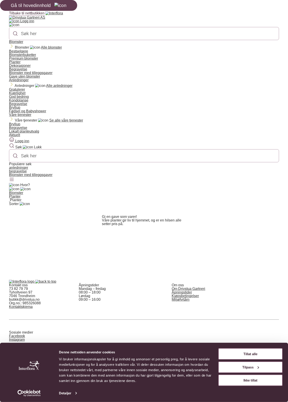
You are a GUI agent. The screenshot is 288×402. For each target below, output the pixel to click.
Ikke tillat (250, 380)
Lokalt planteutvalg (24, 131)
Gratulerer (17, 89)
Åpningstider (182, 292)
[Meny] (11, 180)
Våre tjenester (20, 115)
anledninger (18, 167)
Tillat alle (250, 354)
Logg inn (26, 21)
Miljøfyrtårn (180, 299)
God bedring (19, 97)
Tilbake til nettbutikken (27, 13)
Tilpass (248, 367)
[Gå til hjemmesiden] (22, 281)
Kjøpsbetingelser (185, 296)
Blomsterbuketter (22, 55)
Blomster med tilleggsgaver (30, 73)
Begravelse (18, 69)
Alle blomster (51, 47)
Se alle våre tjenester (66, 120)
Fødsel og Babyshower (27, 111)
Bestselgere (18, 51)
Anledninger (19, 80)
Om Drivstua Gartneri (188, 289)
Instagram (17, 339)
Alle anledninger (59, 86)
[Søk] (15, 33)
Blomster (16, 42)
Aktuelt (14, 135)
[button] (45, 281)
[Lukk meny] (14, 25)
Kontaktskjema (21, 307)
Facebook (17, 336)
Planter (14, 62)
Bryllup (14, 107)
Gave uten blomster (24, 76)
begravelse (18, 171)
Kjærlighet (17, 93)
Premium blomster (23, 58)
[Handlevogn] (14, 189)
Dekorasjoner (20, 66)
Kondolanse (18, 100)
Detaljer (65, 393)
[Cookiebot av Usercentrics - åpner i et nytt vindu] (29, 393)
